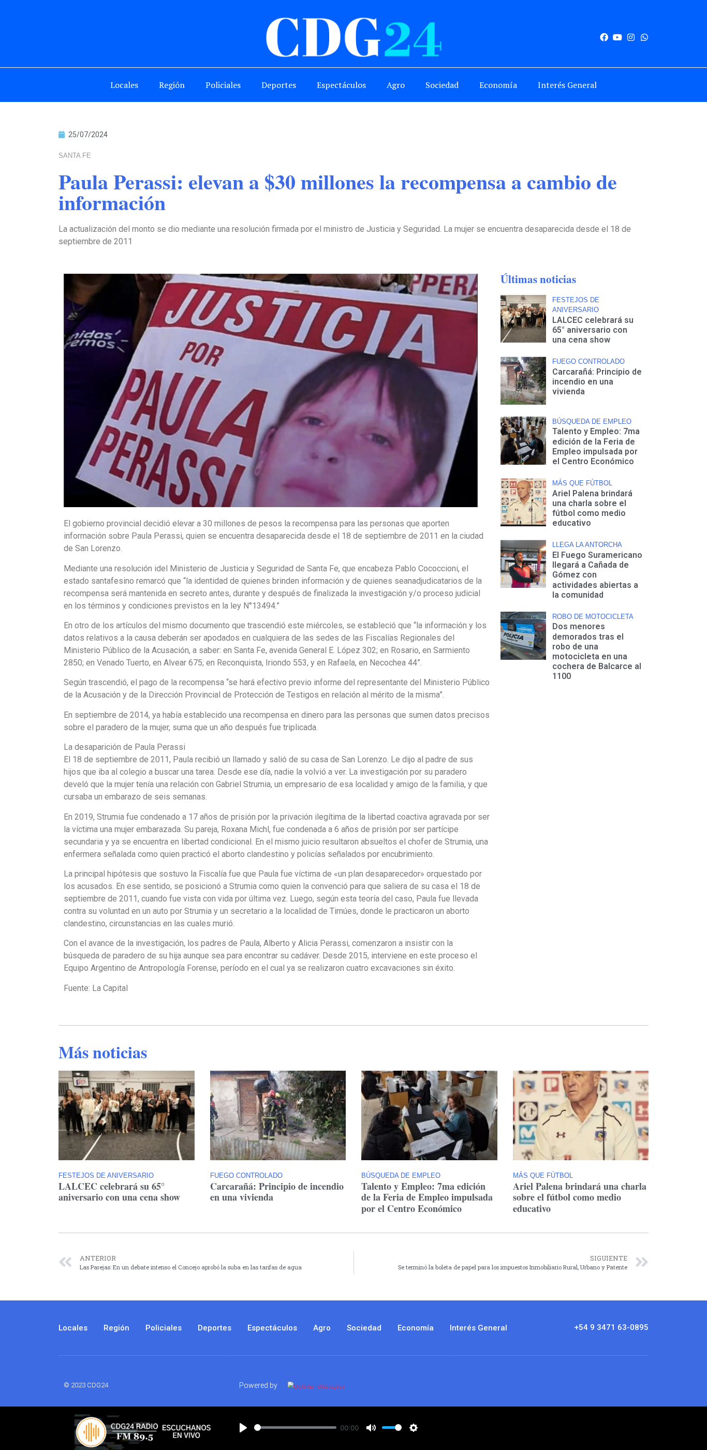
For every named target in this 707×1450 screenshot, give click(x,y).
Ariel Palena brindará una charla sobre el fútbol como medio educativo (592, 508)
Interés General (567, 85)
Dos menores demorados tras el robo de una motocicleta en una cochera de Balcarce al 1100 (596, 651)
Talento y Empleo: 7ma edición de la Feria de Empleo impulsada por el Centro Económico (596, 446)
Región (172, 85)
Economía (498, 85)
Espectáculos (341, 85)
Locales (124, 85)
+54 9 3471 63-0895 (611, 1327)
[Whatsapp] (644, 37)
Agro (396, 85)
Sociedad (442, 85)
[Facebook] (604, 37)
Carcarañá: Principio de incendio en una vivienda (597, 381)
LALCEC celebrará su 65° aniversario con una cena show (593, 330)
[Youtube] (617, 37)
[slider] (295, 1427)
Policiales (223, 85)
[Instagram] (631, 37)
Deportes (278, 85)
